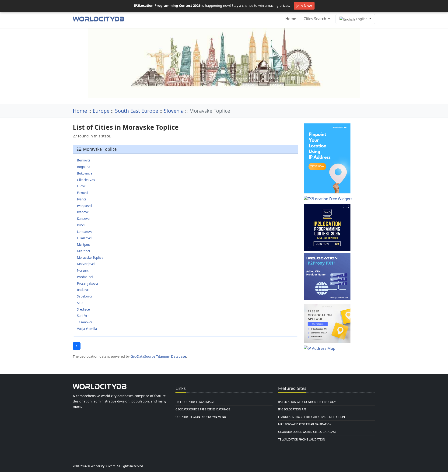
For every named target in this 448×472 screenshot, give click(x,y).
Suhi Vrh (83, 315)
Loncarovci (85, 231)
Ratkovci (83, 289)
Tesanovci (84, 322)
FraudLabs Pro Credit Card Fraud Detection (311, 417)
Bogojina (83, 166)
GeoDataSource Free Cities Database (202, 409)
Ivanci (81, 199)
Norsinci (83, 270)
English (361, 19)
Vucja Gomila (87, 328)
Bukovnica (84, 173)
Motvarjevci (86, 264)
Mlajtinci (83, 251)
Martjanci (84, 244)
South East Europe (136, 110)
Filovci (82, 186)
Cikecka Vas (86, 180)
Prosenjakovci (87, 283)
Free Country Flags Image (194, 402)
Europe (101, 110)
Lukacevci (84, 238)
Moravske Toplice (90, 257)
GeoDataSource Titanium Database (158, 356)
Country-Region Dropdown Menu (200, 417)
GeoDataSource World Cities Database (307, 432)
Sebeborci (84, 296)
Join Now (304, 5)
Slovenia (174, 110)
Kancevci (83, 218)
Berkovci (83, 160)
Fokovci (82, 192)
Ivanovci (83, 212)
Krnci (81, 225)
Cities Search (315, 18)
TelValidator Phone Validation (301, 439)
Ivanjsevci (84, 205)
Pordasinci (85, 277)
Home (290, 18)
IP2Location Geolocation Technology (307, 402)
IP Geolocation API (292, 409)
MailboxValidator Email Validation (305, 424)
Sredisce (83, 309)
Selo (80, 303)
